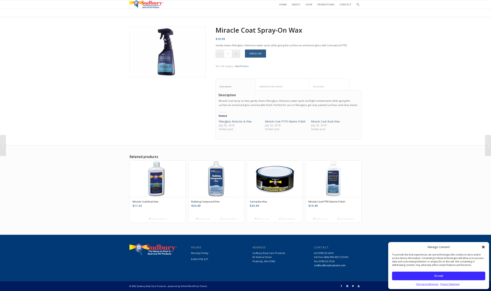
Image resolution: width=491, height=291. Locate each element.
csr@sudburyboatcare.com (329, 265)
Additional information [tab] (283, 86)
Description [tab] (236, 86)
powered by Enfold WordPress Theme (187, 286)
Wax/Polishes (242, 66)
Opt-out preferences (427, 284)
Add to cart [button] (204, 218)
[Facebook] (341, 286)
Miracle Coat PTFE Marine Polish (285, 121)
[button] (483, 247)
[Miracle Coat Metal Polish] (488, 145)
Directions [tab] (329, 86)
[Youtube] (359, 286)
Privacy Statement (450, 284)
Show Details (229, 218)
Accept (438, 275)
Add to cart (255, 53)
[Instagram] (347, 286)
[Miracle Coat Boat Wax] (3, 145)
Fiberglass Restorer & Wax (235, 121)
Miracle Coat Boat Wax (325, 121)
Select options (159, 218)
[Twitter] (353, 286)
